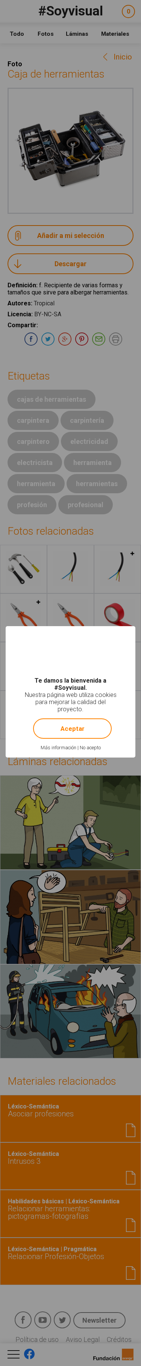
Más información (58, 747)
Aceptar (73, 728)
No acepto (90, 747)
